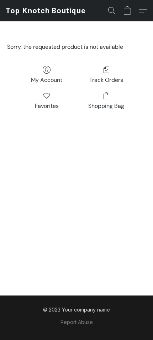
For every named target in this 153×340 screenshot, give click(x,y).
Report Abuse (76, 322)
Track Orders (106, 80)
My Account (46, 80)
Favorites (47, 106)
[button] (46, 10)
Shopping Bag (106, 106)
